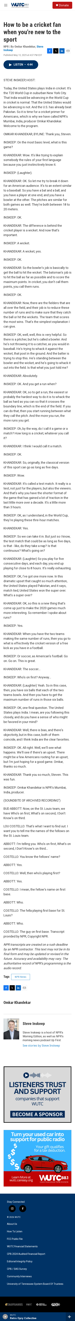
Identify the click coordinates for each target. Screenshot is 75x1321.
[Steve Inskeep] (11, 1028)
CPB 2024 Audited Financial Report (26, 1254)
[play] (5, 1316)
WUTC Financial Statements (22, 1246)
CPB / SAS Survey (17, 1269)
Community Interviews (19, 1276)
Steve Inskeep (34, 1023)
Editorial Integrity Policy (19, 1261)
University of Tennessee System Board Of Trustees (35, 1284)
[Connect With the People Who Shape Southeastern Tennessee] (37, 1094)
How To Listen (14, 1231)
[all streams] (70, 1316)
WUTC (18, 1217)
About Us (12, 1224)
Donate (64, 5)
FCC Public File (15, 1239)
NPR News (20, 976)
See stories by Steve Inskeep (41, 1045)
